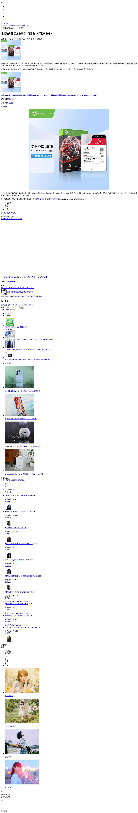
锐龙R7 (26, 296)
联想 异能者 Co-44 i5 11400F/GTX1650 (19, 544)
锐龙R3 (36, 296)
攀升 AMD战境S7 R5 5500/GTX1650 (18, 511)
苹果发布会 (5, 305)
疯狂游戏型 (21, 292)
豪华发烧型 (5, 292)
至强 (40, 296)
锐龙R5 (31, 296)
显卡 (12, 309)
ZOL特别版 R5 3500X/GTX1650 (17, 560)
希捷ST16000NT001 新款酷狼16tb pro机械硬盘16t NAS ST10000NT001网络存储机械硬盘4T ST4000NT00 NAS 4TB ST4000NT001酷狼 (48, 95)
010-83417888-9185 (17, 480)
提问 (2, 647)
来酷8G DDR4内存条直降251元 (16, 327)
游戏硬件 (12, 26)
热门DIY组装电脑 (23, 277)
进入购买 (4, 106)
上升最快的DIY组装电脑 (39, 277)
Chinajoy (15, 305)
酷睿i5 (12, 296)
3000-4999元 (13, 288)
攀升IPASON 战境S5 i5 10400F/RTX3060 (20, 627)
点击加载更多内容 (7, 217)
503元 (11, 103)
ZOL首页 (4, 26)
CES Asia (27, 305)
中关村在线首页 (6, 219)
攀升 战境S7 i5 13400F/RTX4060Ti (17, 592)
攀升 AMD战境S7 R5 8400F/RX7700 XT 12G (21, 576)
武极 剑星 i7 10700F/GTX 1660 (16, 528)
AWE (11, 305)
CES (31, 305)
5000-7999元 (21, 288)
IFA (19, 305)
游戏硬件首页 (17, 219)
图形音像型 (13, 292)
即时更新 (12, 213)
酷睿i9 (3, 296)
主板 (7, 309)
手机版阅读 (5, 213)
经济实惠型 (29, 292)
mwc (22, 305)
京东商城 (10, 99)
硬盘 (23, 26)
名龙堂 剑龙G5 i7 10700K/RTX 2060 (18, 495)
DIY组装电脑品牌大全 (9, 277)
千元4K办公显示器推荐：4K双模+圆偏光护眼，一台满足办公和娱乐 (29, 339)
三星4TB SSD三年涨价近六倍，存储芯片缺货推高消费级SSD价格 (28, 359)
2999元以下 (5, 288)
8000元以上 (30, 288)
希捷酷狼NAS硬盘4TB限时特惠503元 (46, 199)
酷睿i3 (16, 296)
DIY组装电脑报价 (8, 281)
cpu (10, 309)
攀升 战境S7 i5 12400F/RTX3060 (17, 604)
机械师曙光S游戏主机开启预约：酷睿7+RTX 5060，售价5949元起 (28, 349)
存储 (18, 26)
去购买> (8, 501)
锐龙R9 (21, 296)
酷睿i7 (7, 296)
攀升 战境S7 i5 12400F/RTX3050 (17, 615)
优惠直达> (8, 329)
